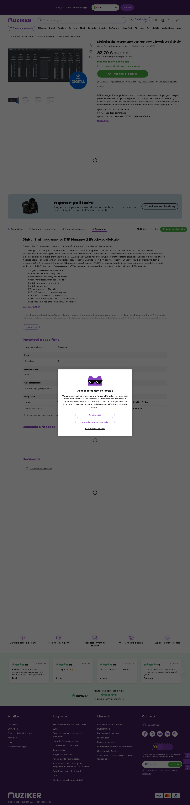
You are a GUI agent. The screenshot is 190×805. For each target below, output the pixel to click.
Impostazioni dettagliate (95, 422)
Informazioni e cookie (95, 428)
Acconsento (95, 415)
